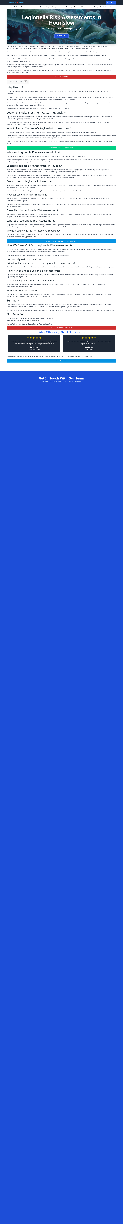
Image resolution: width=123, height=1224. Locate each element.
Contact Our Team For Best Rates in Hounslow (61, 241)
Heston (9, 324)
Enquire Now (61, 366)
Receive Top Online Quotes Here (61, 328)
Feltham (42, 324)
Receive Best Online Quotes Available (61, 148)
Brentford (48, 324)
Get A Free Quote (61, 360)
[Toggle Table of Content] (25, 81)
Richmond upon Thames (30, 324)
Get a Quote (61, 36)
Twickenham (16, 324)
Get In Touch (111, 3)
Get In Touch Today (61, 77)
